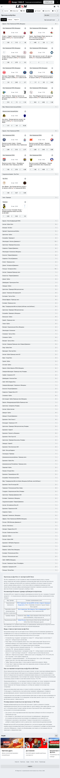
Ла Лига (37, 603)
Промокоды (42, 761)
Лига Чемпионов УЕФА (8, 135)
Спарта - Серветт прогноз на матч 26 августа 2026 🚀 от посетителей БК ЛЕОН (13, 37)
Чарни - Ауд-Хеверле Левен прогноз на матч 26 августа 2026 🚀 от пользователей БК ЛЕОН (40, 37)
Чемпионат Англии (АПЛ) (27, 603)
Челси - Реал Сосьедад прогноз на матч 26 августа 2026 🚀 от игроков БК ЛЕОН (41, 76)
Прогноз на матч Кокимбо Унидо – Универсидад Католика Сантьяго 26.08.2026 (12, 211)
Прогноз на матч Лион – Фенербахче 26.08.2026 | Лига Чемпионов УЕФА (13, 164)
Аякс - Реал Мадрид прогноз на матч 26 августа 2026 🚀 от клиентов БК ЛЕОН (41, 96)
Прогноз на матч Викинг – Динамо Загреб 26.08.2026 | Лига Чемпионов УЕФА (40, 145)
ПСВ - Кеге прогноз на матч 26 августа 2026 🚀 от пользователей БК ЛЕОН (40, 56)
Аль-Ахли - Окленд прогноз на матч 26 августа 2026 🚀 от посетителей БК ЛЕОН (13, 121)
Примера (5, 202)
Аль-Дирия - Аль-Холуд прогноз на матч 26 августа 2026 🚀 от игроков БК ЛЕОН (14, 187)
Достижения (30, 751)
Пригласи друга (7, 751)
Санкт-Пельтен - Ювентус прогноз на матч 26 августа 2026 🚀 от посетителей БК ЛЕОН (14, 97)
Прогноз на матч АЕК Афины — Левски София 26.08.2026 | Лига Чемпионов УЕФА (40, 165)
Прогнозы (22, 761)
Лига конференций (40, 609)
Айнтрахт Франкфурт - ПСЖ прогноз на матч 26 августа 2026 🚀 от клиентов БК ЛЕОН (14, 77)
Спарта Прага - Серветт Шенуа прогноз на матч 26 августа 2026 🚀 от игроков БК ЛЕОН (14, 57)
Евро (28, 615)
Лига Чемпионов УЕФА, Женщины (11, 28)
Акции (27, 761)
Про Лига (5, 178)
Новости (17, 761)
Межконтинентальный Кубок (10, 111)
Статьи (32, 761)
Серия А (42, 603)
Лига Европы (31, 609)
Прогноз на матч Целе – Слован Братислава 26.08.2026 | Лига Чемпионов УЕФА (14, 145)
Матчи (36, 761)
